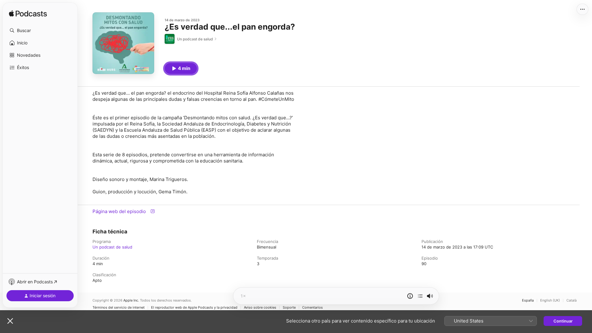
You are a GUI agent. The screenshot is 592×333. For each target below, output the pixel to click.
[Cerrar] (10, 321)
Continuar (563, 321)
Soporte (289, 307)
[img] (28, 14)
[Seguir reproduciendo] (420, 296)
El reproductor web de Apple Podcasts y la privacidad (194, 307)
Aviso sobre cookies (260, 307)
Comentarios (312, 307)
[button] (40, 30)
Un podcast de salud (112, 247)
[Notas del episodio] (410, 296)
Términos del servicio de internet (118, 307)
